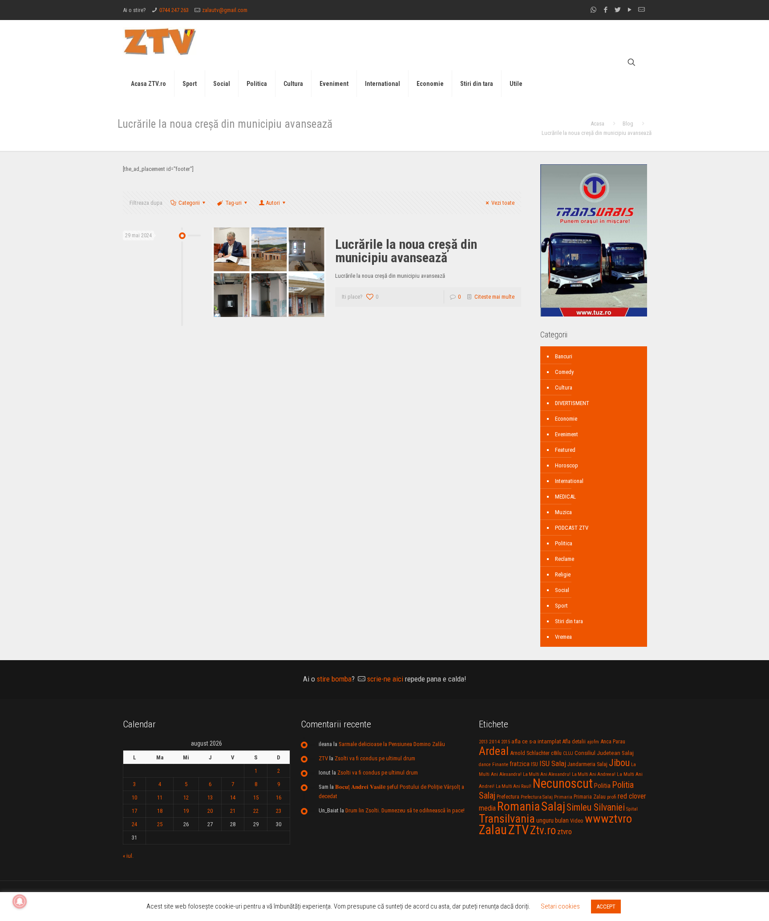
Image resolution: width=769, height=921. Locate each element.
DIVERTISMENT (572, 403)
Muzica (563, 512)
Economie (566, 418)
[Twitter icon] (617, 10)
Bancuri (563, 356)
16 (278, 797)
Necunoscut (563, 783)
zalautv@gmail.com (224, 10)
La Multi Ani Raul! (513, 786)
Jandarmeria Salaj (587, 764)
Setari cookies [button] (560, 906)
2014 (494, 741)
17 (134, 810)
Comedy (564, 372)
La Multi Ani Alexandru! (547, 774)
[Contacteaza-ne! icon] (641, 10)
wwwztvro (608, 818)
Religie (563, 574)
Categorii (189, 202)
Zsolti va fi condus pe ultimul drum (375, 758)
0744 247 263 (174, 10)
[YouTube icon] (629, 10)
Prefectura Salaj (537, 797)
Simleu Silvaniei (596, 807)
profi (611, 797)
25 (159, 824)
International (569, 481)
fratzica (520, 764)
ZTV (323, 758)
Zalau (493, 829)
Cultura (563, 387)
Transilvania (507, 818)
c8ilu (556, 753)
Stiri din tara (569, 621)
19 (186, 810)
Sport (561, 605)
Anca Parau (612, 741)
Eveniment (566, 434)
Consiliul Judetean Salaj (604, 752)
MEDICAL (565, 496)
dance (485, 764)
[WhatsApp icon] (593, 10)
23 (278, 810)
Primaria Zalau (590, 797)
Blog (628, 123)
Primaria (563, 797)
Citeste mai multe (494, 296)
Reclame (564, 559)
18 (159, 810)
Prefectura (508, 797)
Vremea (563, 636)
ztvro (564, 831)
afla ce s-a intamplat (536, 741)
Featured (565, 449)
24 (134, 824)
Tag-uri (234, 202)
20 (210, 810)
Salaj (553, 806)
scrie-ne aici (385, 678)
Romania (518, 806)
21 (232, 810)
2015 (505, 742)
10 (134, 797)
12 (186, 797)
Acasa (597, 123)
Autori (273, 202)
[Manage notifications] (19, 901)
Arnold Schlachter (530, 753)
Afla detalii (574, 741)
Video (576, 820)
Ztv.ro (543, 830)
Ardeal (494, 751)
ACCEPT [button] (605, 906)
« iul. (128, 855)
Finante (500, 764)
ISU (534, 764)
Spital (632, 809)
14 (232, 797)
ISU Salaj (552, 763)
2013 (483, 742)
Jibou (619, 762)
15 (256, 797)
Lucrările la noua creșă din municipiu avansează (406, 250)
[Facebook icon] (605, 10)
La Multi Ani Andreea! (593, 774)
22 (256, 810)
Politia (602, 786)
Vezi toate (502, 202)
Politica (563, 543)
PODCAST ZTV (571, 527)
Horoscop (566, 465)
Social (562, 590)
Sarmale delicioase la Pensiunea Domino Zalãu (392, 744)
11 (159, 797)
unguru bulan (552, 820)
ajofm (593, 742)
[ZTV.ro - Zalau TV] (160, 41)
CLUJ (568, 753)
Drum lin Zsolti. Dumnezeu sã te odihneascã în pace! (405, 810)
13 (210, 797)
